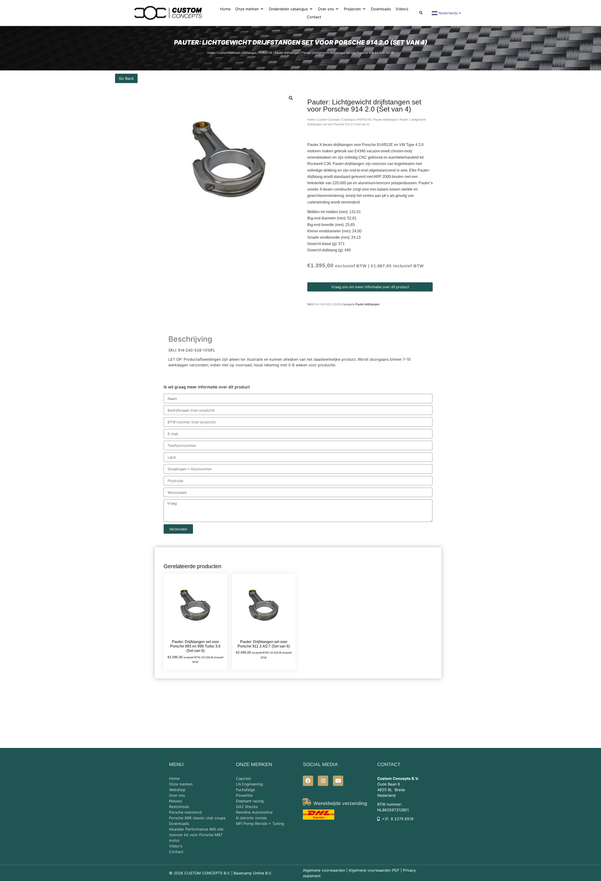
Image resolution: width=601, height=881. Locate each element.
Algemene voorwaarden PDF (374, 870)
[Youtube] (338, 781)
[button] (249, 9)
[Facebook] (308, 781)
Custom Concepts (229, 52)
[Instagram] (323, 781)
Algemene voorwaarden (324, 870)
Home (211, 52)
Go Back (126, 78)
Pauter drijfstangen (287, 52)
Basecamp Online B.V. (253, 873)
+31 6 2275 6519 (397, 818)
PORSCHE (265, 52)
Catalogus (249, 52)
